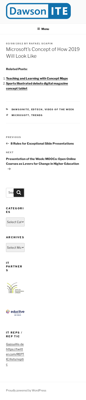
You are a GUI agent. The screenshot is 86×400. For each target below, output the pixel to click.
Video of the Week (59, 109)
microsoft (20, 115)
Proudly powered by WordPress (26, 390)
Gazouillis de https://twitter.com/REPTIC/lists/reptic (15, 354)
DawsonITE (20, 109)
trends (37, 115)
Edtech (37, 109)
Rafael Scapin (41, 43)
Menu (45, 29)
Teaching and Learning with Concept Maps (37, 78)
